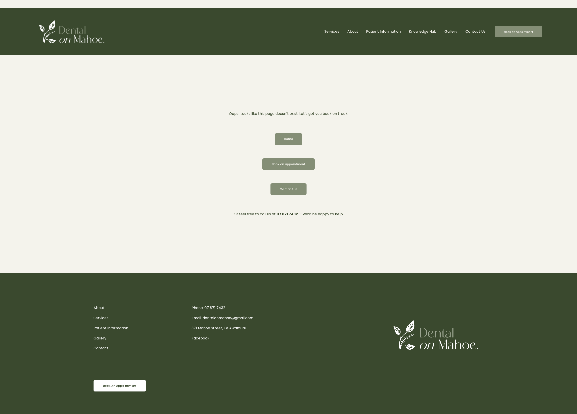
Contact (101, 348)
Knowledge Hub (422, 31)
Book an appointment (288, 164)
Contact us (288, 189)
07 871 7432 (214, 307)
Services (331, 31)
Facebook (200, 338)
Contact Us (475, 31)
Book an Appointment (518, 32)
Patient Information (383, 31)
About (352, 31)
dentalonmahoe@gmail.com (228, 318)
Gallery (450, 31)
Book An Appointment (120, 386)
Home (288, 139)
